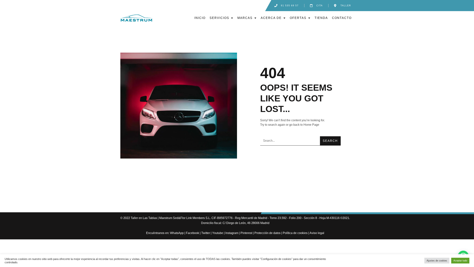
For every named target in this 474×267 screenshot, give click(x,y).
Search (330, 140)
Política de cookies (295, 233)
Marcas (245, 17)
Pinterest (246, 233)
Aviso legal (317, 233)
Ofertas (298, 17)
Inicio (200, 17)
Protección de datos (267, 233)
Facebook (192, 233)
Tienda (321, 17)
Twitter (205, 233)
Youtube (217, 233)
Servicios (219, 17)
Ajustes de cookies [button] (437, 260)
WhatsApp (177, 233)
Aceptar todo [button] (460, 260)
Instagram (231, 233)
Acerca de (271, 17)
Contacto (342, 17)
